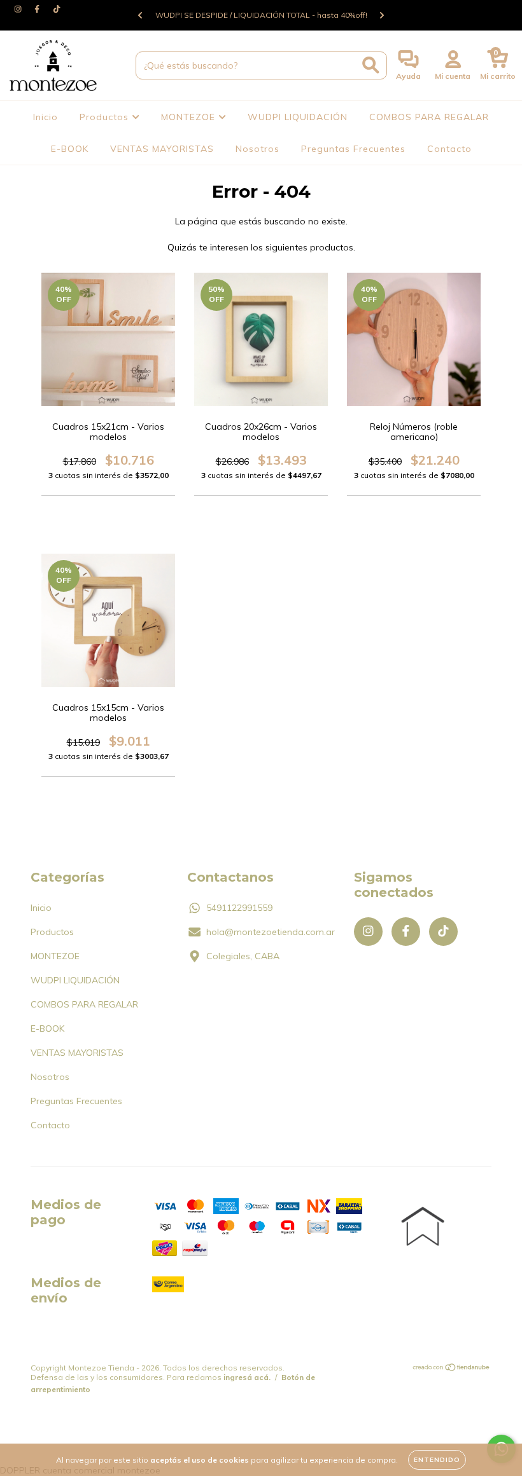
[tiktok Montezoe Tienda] (56, 9)
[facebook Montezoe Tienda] (38, 9)
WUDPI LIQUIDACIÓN (298, 117)
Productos (106, 117)
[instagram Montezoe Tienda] (19, 9)
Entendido (437, 1460)
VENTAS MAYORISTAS (162, 148)
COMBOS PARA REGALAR (429, 117)
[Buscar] (371, 65)
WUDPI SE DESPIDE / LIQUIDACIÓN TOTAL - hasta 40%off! (261, 15)
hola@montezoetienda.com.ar (270, 932)
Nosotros (257, 148)
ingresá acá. (247, 1377)
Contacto (449, 148)
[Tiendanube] (451, 1369)
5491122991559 (239, 907)
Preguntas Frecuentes (353, 148)
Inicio (45, 117)
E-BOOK (69, 148)
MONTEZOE (189, 117)
